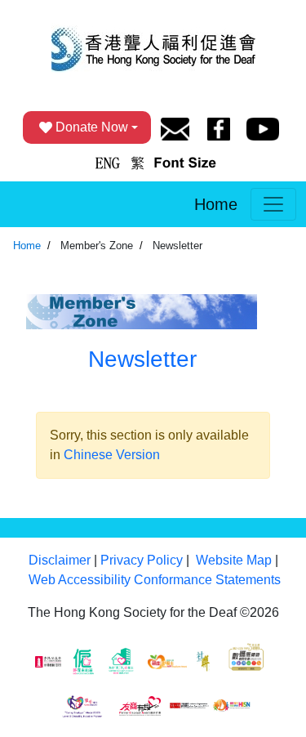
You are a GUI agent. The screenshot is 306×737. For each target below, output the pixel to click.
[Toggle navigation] (273, 204)
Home (215, 204)
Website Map (234, 560)
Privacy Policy (141, 560)
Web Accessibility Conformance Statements (155, 580)
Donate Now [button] (91, 127)
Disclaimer (60, 560)
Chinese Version (112, 455)
